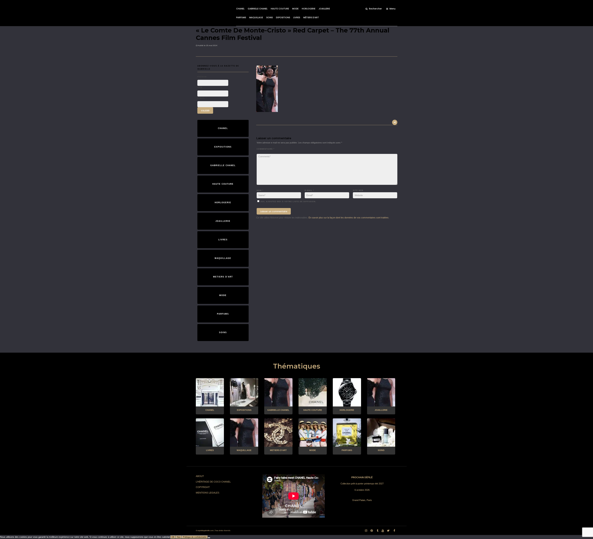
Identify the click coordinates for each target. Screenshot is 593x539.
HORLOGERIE (308, 8)
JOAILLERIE (324, 8)
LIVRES (296, 17)
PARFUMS (241, 17)
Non (179, 537)
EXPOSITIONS (283, 17)
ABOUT (200, 476)
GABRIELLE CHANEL (257, 8)
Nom (260, 190)
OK (173, 537)
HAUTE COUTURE (280, 8)
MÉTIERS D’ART (311, 17)
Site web (358, 190)
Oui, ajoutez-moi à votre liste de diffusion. (288, 201)
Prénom (202, 77)
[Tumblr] (377, 530)
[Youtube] (382, 530)
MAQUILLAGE (256, 17)
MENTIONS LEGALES (207, 492)
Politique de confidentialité (194, 537)
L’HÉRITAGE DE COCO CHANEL (213, 481)
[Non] (209, 537)
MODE (295, 8)
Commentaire (265, 149)
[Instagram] (366, 530)
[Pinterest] (371, 530)
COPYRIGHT (203, 487)
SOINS (269, 17)
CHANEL (240, 8)
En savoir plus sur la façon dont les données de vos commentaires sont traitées (349, 217)
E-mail (309, 190)
